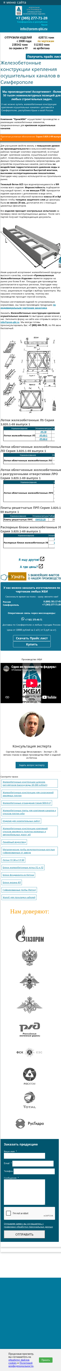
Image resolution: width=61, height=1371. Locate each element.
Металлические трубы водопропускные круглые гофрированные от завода (29, 851)
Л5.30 (43, 432)
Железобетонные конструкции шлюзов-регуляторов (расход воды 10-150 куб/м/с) (25, 783)
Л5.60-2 (43, 439)
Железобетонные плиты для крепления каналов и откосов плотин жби (29, 812)
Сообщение (11, 1178)
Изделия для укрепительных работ (21, 821)
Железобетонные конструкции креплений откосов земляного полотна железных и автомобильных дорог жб (25, 831)
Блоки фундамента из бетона (18, 875)
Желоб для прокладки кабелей (19, 897)
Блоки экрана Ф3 (12, 882)
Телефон (9, 1171)
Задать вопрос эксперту (32, 765)
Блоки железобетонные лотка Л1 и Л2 (23, 867)
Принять (46, 1360)
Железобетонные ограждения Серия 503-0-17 (27, 803)
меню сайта (14, 2)
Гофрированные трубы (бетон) (19, 890)
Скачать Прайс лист (32, 638)
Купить (32, 644)
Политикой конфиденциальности (20, 1364)
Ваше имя (10, 1151)
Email (8, 1163)
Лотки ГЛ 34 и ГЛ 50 (13, 860)
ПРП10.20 (40, 519)
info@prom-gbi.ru (33, 29)
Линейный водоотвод (14, 842)
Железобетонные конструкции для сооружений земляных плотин (28, 794)
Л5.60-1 (43, 435)
